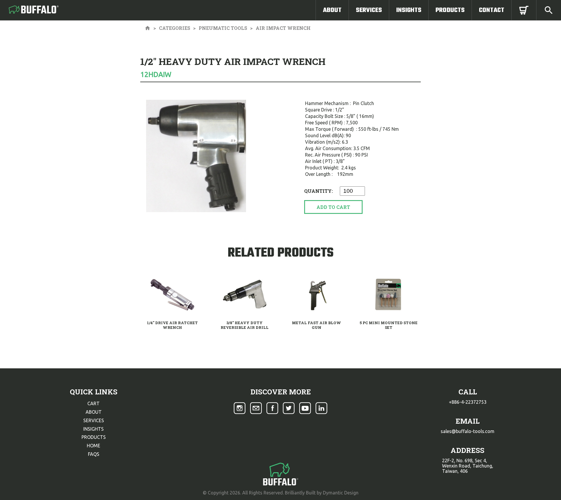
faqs (93, 454)
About (332, 10)
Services (369, 10)
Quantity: (319, 191)
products (94, 437)
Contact (491, 10)
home (93, 445)
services (93, 420)
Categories (174, 28)
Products (450, 10)
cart (93, 403)
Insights (408, 10)
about (94, 412)
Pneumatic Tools (223, 28)
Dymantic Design (341, 492)
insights (93, 429)
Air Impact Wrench (283, 28)
